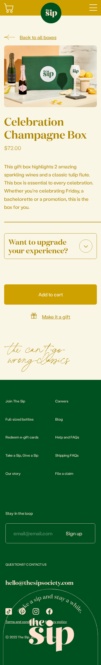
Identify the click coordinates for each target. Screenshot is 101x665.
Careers (61, 401)
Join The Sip (15, 401)
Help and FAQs (67, 437)
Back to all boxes (38, 37)
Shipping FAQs (67, 455)
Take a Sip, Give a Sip (21, 455)
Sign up (74, 533)
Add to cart (50, 294)
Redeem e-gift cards (22, 437)
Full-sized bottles (19, 419)
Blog (59, 419)
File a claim (64, 473)
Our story (12, 473)
